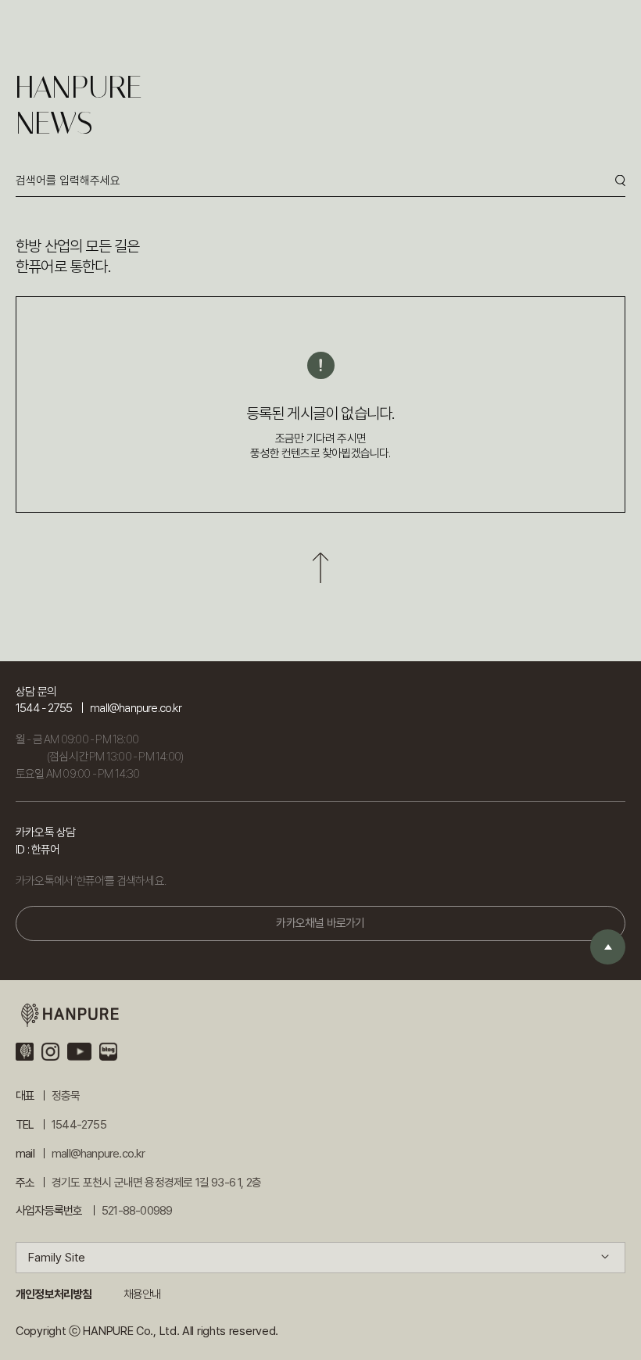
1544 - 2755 (44, 708)
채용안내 (143, 1294)
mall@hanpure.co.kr (135, 708)
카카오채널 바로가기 (320, 923)
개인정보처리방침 (54, 1294)
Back (320, 567)
